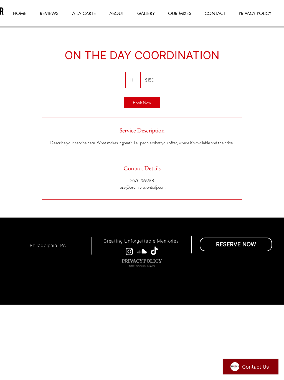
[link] (142, 102)
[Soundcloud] (142, 251)
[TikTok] (154, 251)
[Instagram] (129, 251)
